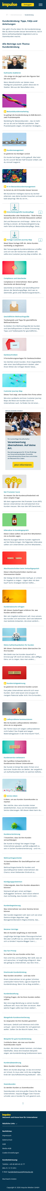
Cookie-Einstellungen (10, 1153)
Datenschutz (7, 1140)
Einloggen (28, 4)
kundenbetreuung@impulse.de (20, 1172)
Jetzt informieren (23, 464)
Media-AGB (6, 1148)
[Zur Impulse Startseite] (7, 15)
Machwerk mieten (9, 1179)
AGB (4, 1144)
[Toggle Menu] (40, 4)
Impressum (6, 1135)
